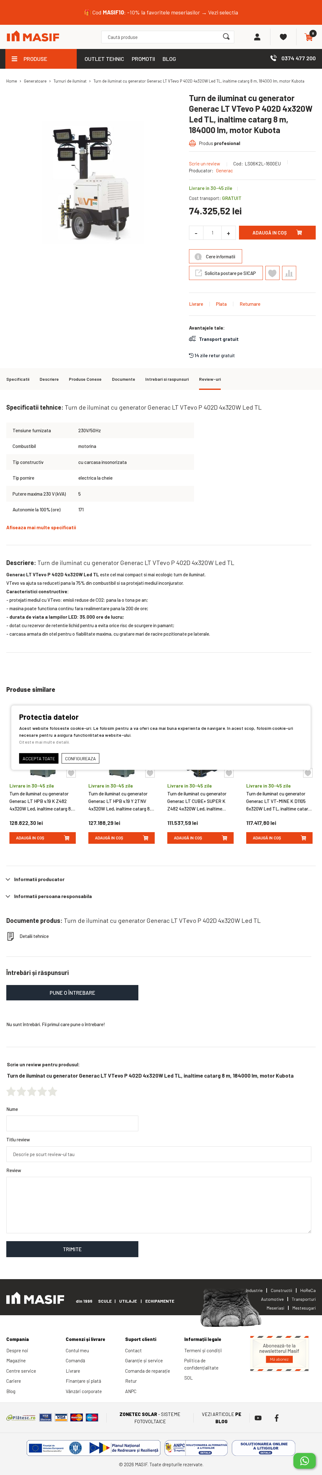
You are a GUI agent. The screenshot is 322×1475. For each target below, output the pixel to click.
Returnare (250, 304)
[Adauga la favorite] (71, 773)
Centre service (21, 1371)
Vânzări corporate (84, 1391)
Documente (123, 379)
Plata (221, 304)
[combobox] (167, 37)
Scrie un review (204, 163)
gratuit (215, 355)
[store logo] (33, 36)
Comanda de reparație (147, 1371)
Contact (133, 1350)
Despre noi (17, 1350)
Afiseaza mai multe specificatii (41, 527)
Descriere (49, 379)
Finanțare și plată (83, 1381)
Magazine (16, 1360)
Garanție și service (144, 1360)
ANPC (130, 1391)
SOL (188, 1378)
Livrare (196, 304)
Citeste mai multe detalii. (44, 741)
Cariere (13, 1381)
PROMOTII (143, 58)
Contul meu (77, 1350)
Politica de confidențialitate (201, 1364)
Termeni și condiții (203, 1350)
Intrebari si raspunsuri (167, 379)
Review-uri (210, 379)
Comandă (75, 1360)
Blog (10, 1391)
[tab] (161, 879)
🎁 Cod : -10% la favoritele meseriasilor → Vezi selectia (161, 12)
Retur (131, 1381)
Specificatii (17, 379)
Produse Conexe (85, 379)
